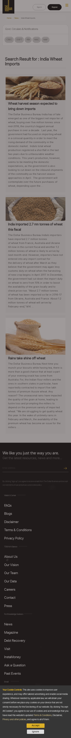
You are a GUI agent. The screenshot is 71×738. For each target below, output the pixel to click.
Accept (35, 725)
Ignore (35, 732)
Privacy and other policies (14, 719)
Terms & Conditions (43, 715)
